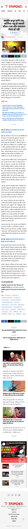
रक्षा (15, 11)
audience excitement (7, 297)
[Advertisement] (14, 2)
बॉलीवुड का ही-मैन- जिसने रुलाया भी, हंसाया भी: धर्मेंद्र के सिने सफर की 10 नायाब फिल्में (13, 394)
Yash (10, 311)
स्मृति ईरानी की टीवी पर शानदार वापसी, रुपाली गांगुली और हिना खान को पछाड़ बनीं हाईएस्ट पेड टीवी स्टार (13, 421)
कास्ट (21, 311)
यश (13, 314)
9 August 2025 (7, 425)
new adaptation (18, 307)
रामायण (24, 314)
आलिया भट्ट (16, 95)
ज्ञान (24, 11)
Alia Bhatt (7, 295)
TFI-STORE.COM (16, 287)
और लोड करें (14, 124)
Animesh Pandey (10, 37)
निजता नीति (14, 519)
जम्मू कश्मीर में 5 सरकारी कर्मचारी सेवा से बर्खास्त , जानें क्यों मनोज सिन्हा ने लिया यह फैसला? (13, 365)
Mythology (21, 304)
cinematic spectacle (15, 300)
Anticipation (15, 295)
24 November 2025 (8, 397)
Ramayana (13, 309)
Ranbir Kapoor (21, 309)
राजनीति (3, 11)
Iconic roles (13, 304)
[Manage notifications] (23, 519)
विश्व (20, 11)
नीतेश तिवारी (15, 136)
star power (5, 311)
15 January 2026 (7, 368)
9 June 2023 (20, 37)
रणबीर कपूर (18, 314)
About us (14, 509)
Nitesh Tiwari (5, 309)
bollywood (17, 297)
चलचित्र (5, 416)
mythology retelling (7, 307)
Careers (14, 512)
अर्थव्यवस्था (9, 11)
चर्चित (5, 360)
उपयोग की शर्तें (14, 516)
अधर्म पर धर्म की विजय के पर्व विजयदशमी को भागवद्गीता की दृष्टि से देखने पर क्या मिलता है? (13, 119)
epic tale (17, 302)
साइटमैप (14, 521)
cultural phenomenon (7, 302)
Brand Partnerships (14, 514)
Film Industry (5, 304)
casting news (5, 300)
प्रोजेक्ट (10, 314)
